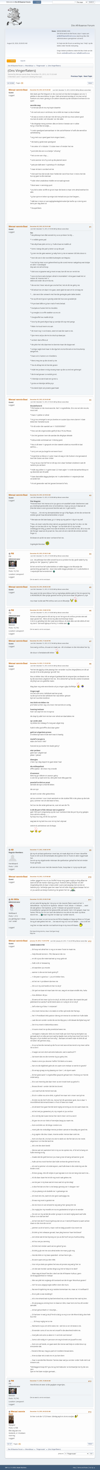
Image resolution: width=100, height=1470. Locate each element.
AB (12, 849)
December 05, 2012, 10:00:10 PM (40, 610)
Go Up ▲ (92, 1467)
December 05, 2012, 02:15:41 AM (40, 226)
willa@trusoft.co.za (83, 53)
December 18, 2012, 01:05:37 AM (40, 899)
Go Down (10, 83)
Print (90, 83)
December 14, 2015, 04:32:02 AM (40, 1411)
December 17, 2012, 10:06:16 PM (40, 850)
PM (12, 553)
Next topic (88, 76)
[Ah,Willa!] (10, 924)
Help (74, 1467)
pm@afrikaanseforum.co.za (66, 36)
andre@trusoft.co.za (69, 53)
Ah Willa (15, 899)
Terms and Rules (82, 1467)
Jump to (60, 1453)
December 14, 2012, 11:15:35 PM (40, 663)
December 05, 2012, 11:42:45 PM (40, 641)
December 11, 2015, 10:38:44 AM (40, 1381)
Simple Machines (21, 1467)
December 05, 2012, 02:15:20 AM (40, 90)
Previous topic (76, 76)
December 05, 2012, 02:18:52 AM (40, 495)
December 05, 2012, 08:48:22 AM (40, 587)
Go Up (9, 1444)
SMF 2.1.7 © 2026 (10, 1467)
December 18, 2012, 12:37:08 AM (40, 876)
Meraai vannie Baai (17, 1412)
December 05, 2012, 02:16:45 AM (40, 399)
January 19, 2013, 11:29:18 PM (39, 941)
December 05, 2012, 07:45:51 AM (40, 553)
